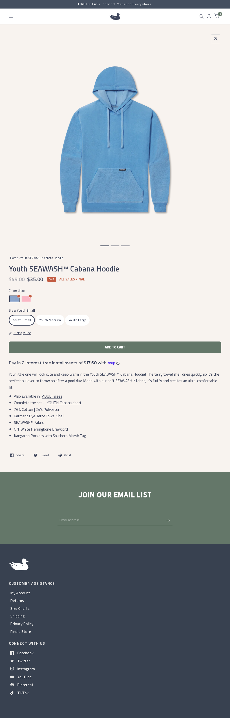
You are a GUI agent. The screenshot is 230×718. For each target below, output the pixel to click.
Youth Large (77, 320)
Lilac (14, 299)
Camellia (26, 299)
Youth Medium (50, 320)
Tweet (44, 455)
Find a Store (20, 631)
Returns (17, 601)
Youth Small (22, 320)
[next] (215, 135)
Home (14, 258)
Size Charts (20, 608)
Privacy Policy (21, 624)
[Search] (201, 16)
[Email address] (168, 520)
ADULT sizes (52, 396)
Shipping (17, 616)
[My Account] (209, 16)
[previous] (15, 135)
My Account (20, 593)
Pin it (67, 455)
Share (20, 455)
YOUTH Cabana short (64, 403)
